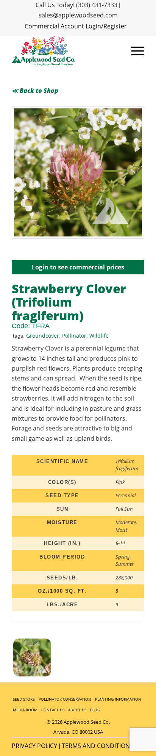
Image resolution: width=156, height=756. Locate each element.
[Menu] (133, 51)
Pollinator (74, 335)
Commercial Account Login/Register (76, 26)
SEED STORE (24, 699)
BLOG (95, 709)
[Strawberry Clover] (46, 659)
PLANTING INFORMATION (118, 699)
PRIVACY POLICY (34, 746)
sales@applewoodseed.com (78, 15)
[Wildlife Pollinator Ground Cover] (78, 172)
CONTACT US (52, 709)
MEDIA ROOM (25, 709)
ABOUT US (77, 709)
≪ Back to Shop (35, 90)
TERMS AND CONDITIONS (97, 746)
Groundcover (42, 335)
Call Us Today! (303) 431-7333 (76, 5)
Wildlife (99, 335)
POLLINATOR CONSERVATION (65, 699)
